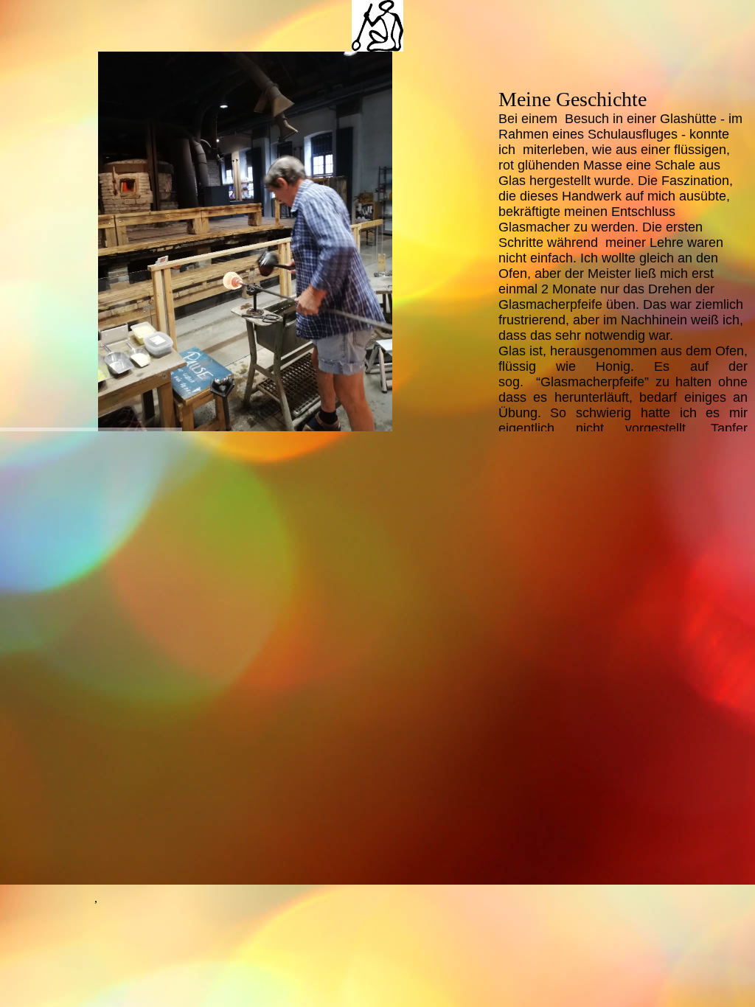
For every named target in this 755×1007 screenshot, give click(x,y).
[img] (377, 26)
